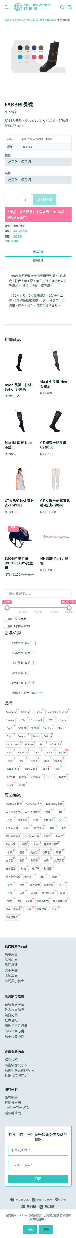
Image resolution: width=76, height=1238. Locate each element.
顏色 (8, 155)
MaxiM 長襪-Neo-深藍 (19, 444)
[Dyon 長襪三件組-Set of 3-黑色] (20, 362)
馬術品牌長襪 (47, 20)
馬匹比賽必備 (14, 1031)
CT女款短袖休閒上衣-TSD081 (19, 502)
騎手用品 (22, 643)
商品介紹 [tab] (38, 251)
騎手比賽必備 (14, 1036)
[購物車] (70, 7)
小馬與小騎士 (25, 692)
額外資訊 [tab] (38, 260)
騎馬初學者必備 (16, 1025)
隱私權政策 (13, 1113)
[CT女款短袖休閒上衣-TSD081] (20, 479)
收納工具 (21, 682)
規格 (8, 173)
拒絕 (46, 1229)
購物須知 (11, 1060)
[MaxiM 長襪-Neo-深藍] (20, 421)
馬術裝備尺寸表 (16, 1065)
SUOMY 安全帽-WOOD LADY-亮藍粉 (19, 563)
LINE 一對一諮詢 (17, 1108)
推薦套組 (11, 1020)
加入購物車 (44, 200)
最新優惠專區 (14, 1004)
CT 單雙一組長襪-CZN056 (54, 444)
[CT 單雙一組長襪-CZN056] (56, 421)
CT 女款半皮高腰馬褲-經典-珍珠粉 (55, 502)
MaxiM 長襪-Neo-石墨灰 (54, 383)
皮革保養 (21, 673)
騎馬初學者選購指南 (19, 1070)
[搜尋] (62, 7)
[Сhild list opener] (35, 643)
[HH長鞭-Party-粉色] (56, 537)
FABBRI (15, 241)
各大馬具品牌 (14, 1009)
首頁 (7, 20)
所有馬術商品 (19, 20)
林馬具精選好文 (16, 1076)
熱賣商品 (11, 1015)
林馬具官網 (13, 1102)
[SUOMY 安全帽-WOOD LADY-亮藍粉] (20, 537)
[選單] (7, 7)
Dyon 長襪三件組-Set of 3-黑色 (19, 387)
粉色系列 (17, 236)
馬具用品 (22, 652)
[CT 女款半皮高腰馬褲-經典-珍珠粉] (56, 479)
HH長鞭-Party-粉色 (54, 560)
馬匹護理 (21, 662)
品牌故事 (11, 1097)
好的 (30, 1229)
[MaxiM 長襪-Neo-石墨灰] (56, 360)
